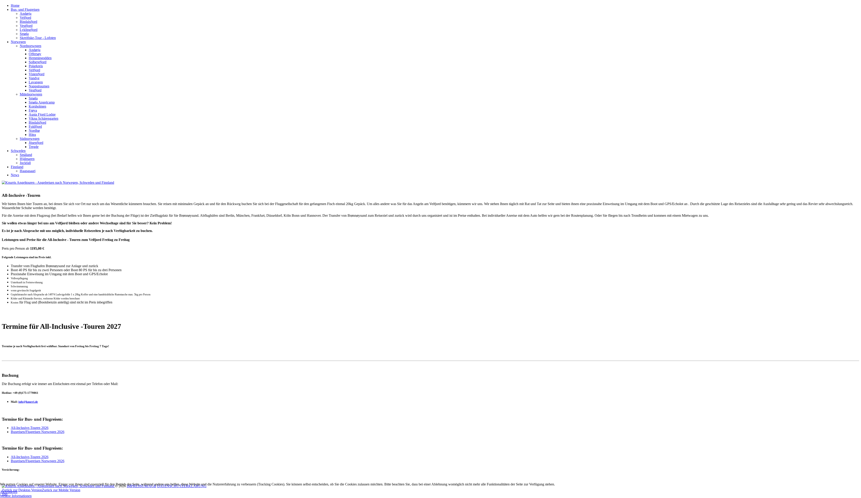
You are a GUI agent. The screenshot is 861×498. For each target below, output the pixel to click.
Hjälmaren (27, 159)
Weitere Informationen (16, 496)
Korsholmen (37, 106)
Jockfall (25, 163)
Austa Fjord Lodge (42, 114)
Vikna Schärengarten (43, 118)
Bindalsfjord (28, 22)
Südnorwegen (29, 139)
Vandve (34, 78)
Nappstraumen (39, 86)
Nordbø (34, 130)
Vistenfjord (36, 74)
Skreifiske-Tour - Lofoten (38, 38)
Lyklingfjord (28, 30)
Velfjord (25, 17)
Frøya (33, 110)
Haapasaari (27, 171)
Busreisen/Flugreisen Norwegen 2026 (37, 432)
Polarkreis (36, 66)
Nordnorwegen (30, 46)
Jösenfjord (36, 143)
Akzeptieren (8, 492)
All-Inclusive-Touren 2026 (29, 428)
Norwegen (18, 42)
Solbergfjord (37, 62)
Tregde (34, 147)
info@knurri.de (28, 401)
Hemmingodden (40, 58)
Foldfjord (35, 126)
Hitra (32, 134)
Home (15, 5)
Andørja (25, 13)
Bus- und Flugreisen (25, 9)
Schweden (18, 151)
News (15, 175)
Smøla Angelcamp (42, 102)
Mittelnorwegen (31, 94)
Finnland (17, 167)
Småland (26, 155)
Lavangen (36, 82)
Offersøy (35, 54)
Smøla (24, 34)
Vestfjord (26, 26)
